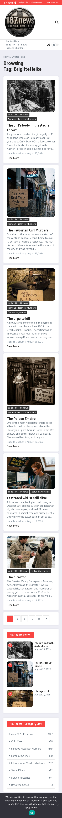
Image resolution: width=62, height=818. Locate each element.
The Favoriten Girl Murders (27, 230)
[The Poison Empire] (31, 381)
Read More (13, 157)
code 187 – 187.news (16, 44)
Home (6, 56)
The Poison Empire (21, 418)
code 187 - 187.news (18, 114)
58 (39, 618)
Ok (31, 812)
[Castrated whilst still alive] (31, 473)
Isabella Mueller (14, 48)
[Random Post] (48, 44)
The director (16, 577)
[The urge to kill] (31, 284)
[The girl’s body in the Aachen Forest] (31, 96)
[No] (57, 805)
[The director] (31, 552)
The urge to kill (18, 318)
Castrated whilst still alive (27, 498)
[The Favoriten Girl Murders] (31, 192)
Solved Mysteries (17, 312)
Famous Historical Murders (22, 119)
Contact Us (11, 41)
